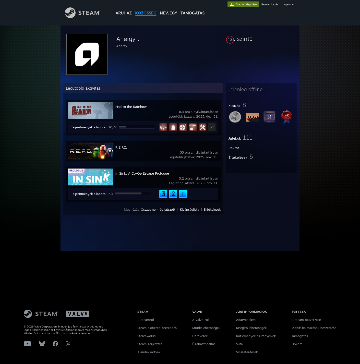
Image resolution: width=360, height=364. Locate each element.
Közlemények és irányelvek (256, 336)
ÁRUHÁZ (124, 13)
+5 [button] (212, 127)
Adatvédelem (246, 320)
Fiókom (296, 344)
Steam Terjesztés (149, 344)
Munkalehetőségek (206, 328)
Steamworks (146, 336)
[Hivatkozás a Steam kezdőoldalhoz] (82, 17)
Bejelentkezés (269, 4)
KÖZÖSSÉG (145, 13)
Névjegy (168, 13)
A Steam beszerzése (306, 320)
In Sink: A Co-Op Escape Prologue (142, 173)
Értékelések (212, 209)
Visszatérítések (247, 352)
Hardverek (200, 336)
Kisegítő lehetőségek (251, 328)
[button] (261, 39)
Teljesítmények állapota (88, 127)
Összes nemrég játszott (158, 209)
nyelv (287, 4)
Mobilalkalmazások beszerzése (313, 328)
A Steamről (145, 320)
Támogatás (299, 336)
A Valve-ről (200, 320)
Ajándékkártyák (148, 352)
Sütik (239, 344)
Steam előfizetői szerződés (157, 328)
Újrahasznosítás (203, 344)
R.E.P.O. (121, 147)
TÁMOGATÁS (192, 13)
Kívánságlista (189, 209)
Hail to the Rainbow (131, 107)
